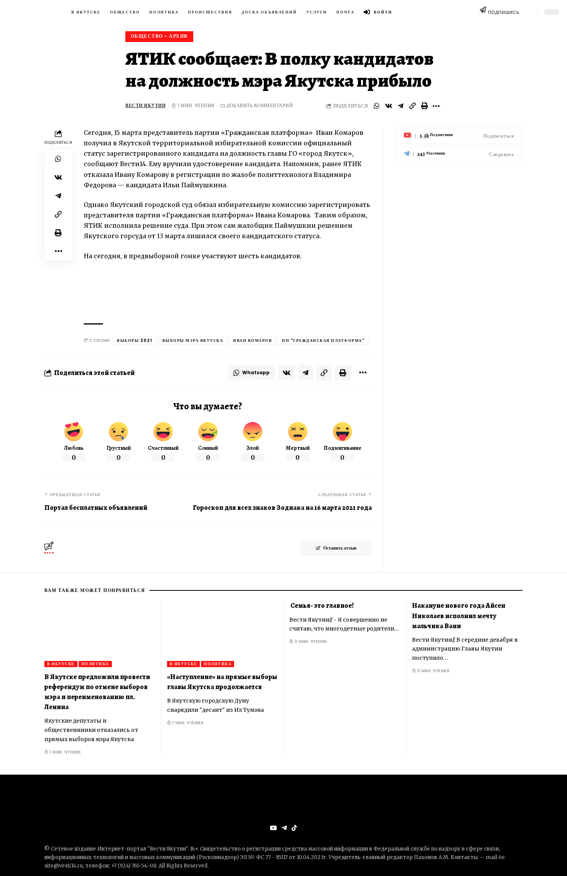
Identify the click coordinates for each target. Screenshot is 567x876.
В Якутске (61, 664)
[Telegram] (458, 154)
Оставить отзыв (339, 548)
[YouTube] (273, 828)
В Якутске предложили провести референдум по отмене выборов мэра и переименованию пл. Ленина (97, 691)
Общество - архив (159, 36)
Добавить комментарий (259, 106)
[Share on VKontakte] (388, 106)
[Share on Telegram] (400, 106)
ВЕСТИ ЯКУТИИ (145, 106)
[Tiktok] (294, 828)
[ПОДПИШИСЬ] (483, 12)
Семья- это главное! (321, 605)
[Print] (424, 106)
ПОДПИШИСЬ (504, 12)
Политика (95, 664)
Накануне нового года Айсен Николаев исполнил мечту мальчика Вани (458, 615)
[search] (528, 12)
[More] (436, 106)
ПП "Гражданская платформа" (323, 340)
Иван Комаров (252, 340)
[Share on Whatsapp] (376, 106)
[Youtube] (458, 136)
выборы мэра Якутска (192, 340)
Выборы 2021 (134, 340)
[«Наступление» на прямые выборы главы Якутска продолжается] (222, 633)
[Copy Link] (412, 106)
